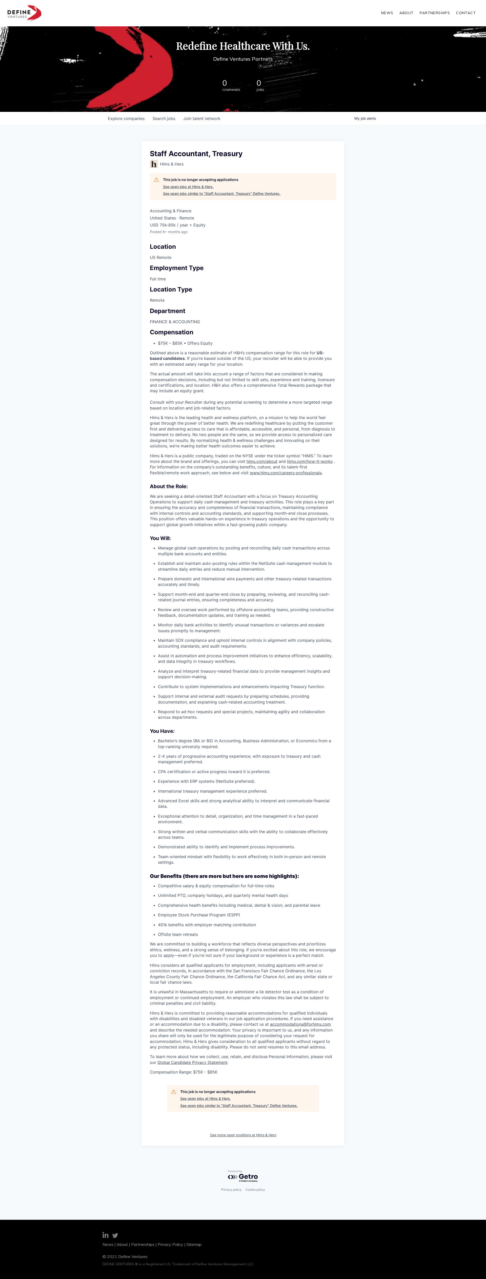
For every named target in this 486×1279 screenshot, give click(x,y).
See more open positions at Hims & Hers (243, 1135)
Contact (466, 13)
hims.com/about (262, 461)
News (387, 13)
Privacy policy (231, 1189)
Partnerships (435, 13)
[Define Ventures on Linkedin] (106, 1236)
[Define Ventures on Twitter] (115, 1236)
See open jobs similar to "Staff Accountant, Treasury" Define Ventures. (221, 193)
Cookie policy (255, 1189)
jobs (164, 118)
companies (126, 118)
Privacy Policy (170, 1244)
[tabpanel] (243, 745)
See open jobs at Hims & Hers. (188, 186)
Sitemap (194, 1244)
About (406, 13)
